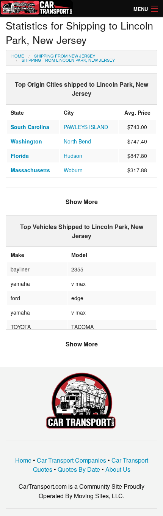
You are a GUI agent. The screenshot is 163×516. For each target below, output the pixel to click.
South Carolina (30, 127)
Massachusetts (30, 170)
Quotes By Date (79, 469)
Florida (20, 155)
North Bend (77, 141)
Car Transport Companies (71, 460)
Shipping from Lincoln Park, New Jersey (68, 60)
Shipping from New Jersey (64, 56)
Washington (26, 141)
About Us (117, 469)
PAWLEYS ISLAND (86, 127)
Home (17, 56)
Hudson (73, 155)
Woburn (73, 170)
